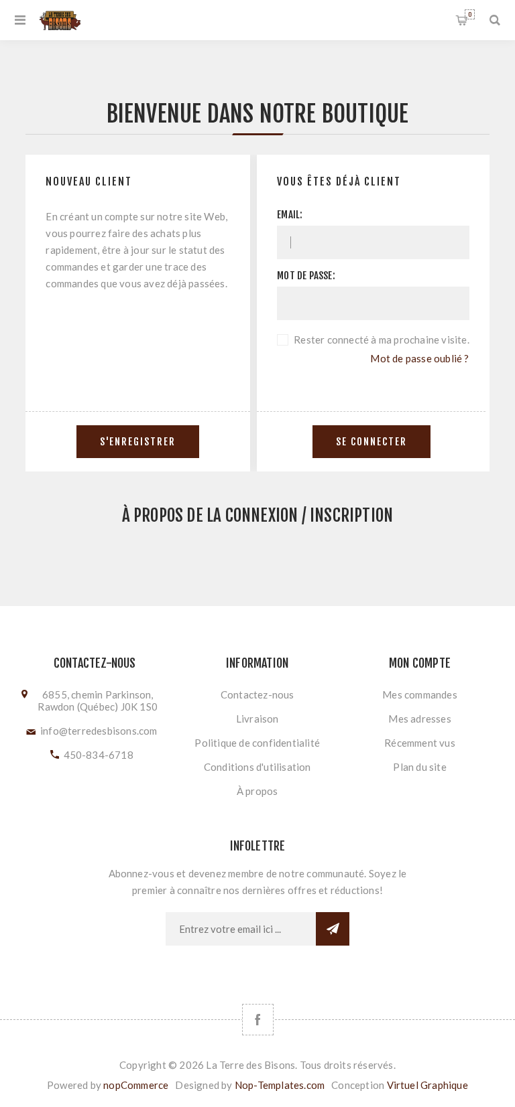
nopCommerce (135, 1085)
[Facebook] (258, 1019)
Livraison (257, 719)
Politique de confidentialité (257, 743)
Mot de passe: (306, 275)
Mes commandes (419, 694)
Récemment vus (419, 743)
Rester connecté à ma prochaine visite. (381, 340)
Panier (469, 14)
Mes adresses (419, 719)
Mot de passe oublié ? (419, 358)
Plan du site (419, 767)
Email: (289, 214)
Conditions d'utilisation (257, 767)
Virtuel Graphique (427, 1085)
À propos (257, 791)
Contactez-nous (257, 694)
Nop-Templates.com (280, 1085)
